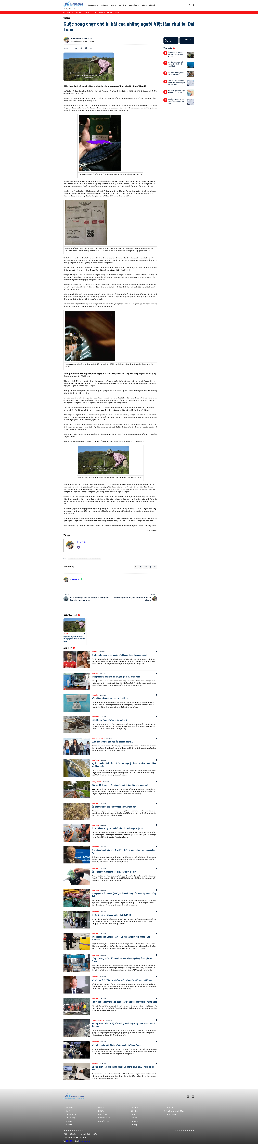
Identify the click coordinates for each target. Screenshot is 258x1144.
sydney (117, 12)
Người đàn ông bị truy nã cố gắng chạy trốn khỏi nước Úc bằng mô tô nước (124, 1002)
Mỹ (96, 12)
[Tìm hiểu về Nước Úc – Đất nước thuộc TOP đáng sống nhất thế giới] (190, 65)
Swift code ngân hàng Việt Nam (174, 1111)
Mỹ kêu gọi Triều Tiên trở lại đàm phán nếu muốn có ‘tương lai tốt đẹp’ (122, 980)
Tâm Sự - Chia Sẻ (96, 782)
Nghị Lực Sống (70, 1118)
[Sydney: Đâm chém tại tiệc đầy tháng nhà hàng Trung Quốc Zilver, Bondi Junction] (76, 1028)
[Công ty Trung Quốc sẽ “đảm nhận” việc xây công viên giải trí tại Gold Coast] (76, 963)
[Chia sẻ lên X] (71, 48)
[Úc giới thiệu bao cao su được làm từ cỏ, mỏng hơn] (76, 811)
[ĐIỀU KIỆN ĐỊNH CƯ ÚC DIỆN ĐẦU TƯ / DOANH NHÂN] (190, 93)
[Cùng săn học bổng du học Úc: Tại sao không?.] (76, 746)
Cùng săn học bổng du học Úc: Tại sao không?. (112, 741)
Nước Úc (101, 1108)
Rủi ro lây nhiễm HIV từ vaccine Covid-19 (110, 698)
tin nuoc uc (69, 12)
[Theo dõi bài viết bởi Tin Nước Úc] (66, 40)
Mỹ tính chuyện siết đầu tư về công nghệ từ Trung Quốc (116, 1045)
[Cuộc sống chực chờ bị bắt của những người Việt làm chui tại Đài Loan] (74, 625)
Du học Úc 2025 (103, 1114)
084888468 (69, 1141)
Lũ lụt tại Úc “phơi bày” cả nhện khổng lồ (109, 720)
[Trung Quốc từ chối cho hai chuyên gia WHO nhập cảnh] (76, 681)
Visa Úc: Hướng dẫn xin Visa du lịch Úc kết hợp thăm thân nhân (176, 101)
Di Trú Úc (101, 1111)
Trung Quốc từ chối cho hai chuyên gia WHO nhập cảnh (116, 676)
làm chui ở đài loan (94, 559)
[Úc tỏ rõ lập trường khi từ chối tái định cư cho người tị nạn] (76, 833)
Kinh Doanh (69, 1108)
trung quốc (78, 12)
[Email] (76, 48)
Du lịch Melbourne (104, 1118)
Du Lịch (133, 1114)
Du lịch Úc (122, 5)
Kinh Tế (68, 1111)
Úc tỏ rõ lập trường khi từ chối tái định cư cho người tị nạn (117, 828)
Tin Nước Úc (91, 5)
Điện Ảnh (134, 1118)
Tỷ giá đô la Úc (168, 1108)
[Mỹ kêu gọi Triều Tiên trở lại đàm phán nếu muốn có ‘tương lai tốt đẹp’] (76, 985)
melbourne (102, 12)
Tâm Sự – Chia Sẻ (148, 5)
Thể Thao (94, 651)
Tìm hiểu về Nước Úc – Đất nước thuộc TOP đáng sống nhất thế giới (175, 64)
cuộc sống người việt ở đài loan (78, 559)
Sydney (94, 1020)
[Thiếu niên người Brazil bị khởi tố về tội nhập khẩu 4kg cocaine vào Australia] (76, 941)
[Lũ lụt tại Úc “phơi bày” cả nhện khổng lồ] (76, 724)
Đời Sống (134, 1125)
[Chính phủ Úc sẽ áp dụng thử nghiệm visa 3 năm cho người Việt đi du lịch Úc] (190, 83)
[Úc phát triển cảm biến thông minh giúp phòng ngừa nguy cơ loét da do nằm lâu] (76, 1071)
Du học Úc (104, 5)
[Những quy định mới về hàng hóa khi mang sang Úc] (190, 74)
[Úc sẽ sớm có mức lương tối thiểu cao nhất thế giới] (76, 876)
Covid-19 (86, 12)
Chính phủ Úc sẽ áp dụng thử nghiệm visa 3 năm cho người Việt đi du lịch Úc (176, 82)
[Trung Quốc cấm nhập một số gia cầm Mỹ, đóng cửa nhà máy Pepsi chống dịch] (76, 898)
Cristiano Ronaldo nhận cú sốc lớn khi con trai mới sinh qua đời (119, 655)
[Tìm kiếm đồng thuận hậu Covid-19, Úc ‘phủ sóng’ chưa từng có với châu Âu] (76, 854)
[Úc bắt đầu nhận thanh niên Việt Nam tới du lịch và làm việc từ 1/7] (190, 55)
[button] (81, 48)
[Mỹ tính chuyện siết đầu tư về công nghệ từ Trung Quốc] (76, 1050)
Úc (92, 12)
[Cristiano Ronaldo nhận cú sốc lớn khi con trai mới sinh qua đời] (76, 659)
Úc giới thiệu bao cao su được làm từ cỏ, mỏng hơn (114, 807)
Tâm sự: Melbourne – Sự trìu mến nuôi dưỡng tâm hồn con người (120, 785)
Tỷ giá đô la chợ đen (170, 1114)
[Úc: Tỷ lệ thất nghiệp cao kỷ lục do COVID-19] (76, 919)
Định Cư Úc (134, 1121)
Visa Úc (113, 5)
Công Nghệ (95, 1063)
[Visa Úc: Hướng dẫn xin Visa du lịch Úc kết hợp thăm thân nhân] (190, 102)
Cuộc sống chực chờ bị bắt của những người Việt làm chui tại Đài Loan (74, 639)
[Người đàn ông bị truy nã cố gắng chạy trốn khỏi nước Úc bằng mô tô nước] (76, 1006)
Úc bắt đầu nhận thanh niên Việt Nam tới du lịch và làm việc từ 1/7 (176, 54)
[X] (170, 40)
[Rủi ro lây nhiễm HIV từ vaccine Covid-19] (76, 703)
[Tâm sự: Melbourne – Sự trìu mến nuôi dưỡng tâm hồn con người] (76, 789)
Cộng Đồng (133, 5)
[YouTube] (186, 40)
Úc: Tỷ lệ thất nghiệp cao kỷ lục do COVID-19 (111, 915)
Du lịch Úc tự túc (103, 1121)
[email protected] (85, 1141)
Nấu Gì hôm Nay (71, 1114)
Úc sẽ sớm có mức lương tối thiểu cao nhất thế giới (114, 872)
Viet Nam (109, 12)
